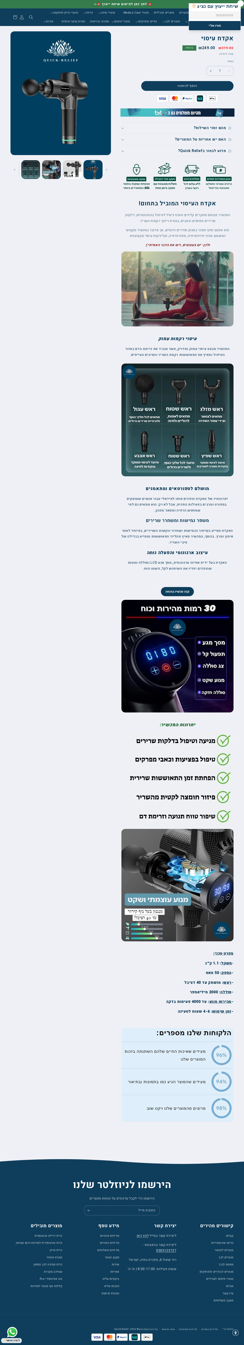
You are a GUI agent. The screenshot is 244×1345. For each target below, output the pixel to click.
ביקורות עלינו (111, 1279)
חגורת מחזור (54, 1257)
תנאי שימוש (168, 1329)
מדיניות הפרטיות (188, 1329)
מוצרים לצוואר (224, 1250)
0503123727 (166, 1250)
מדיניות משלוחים (108, 1250)
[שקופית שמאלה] (107, 169)
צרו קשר (228, 1293)
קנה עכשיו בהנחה (177, 591)
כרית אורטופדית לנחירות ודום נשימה (39, 1243)
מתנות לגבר (226, 1264)
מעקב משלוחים (224, 1300)
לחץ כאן (143, 1235)
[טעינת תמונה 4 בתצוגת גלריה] (30, 169)
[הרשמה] (89, 1211)
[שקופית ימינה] (14, 169)
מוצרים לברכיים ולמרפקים (217, 1272)
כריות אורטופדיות (222, 1243)
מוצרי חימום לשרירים (220, 1279)
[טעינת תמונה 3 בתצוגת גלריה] (51, 169)
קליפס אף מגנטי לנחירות (46, 1286)
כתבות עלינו (111, 1286)
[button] (110, 12)
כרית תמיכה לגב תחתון (48, 1264)
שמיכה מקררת (53, 1272)
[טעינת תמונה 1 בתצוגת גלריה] (93, 169)
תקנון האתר (112, 1257)
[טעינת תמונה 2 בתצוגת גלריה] (72, 169)
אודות (230, 1286)
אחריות (114, 1272)
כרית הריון (56, 1250)
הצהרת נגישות (110, 1293)
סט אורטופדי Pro (51, 1279)
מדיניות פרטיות (109, 1236)
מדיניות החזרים (109, 1243)
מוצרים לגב (226, 1257)
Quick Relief (121, 1329)
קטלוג (230, 1236)
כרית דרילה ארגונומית (48, 1236)
